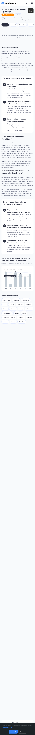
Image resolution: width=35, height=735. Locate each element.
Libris (24, 313)
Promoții (22, 25)
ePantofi (29, 309)
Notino (5, 322)
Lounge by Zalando (9, 317)
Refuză (22, 732)
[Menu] (32, 3)
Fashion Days (7, 313)
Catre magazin (9, 14)
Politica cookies (7, 727)
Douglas (20, 304)
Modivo (21, 317)
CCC (4, 304)
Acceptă (13, 732)
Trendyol (21, 322)
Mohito (29, 317)
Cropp (12, 304)
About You (6, 300)
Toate (5, 25)
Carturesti (26, 300)
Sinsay (13, 322)
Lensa (17, 313)
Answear (16, 300)
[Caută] (26, 3)
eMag (21, 309)
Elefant (13, 309)
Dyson (5, 309)
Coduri (13, 25)
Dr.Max (29, 304)
